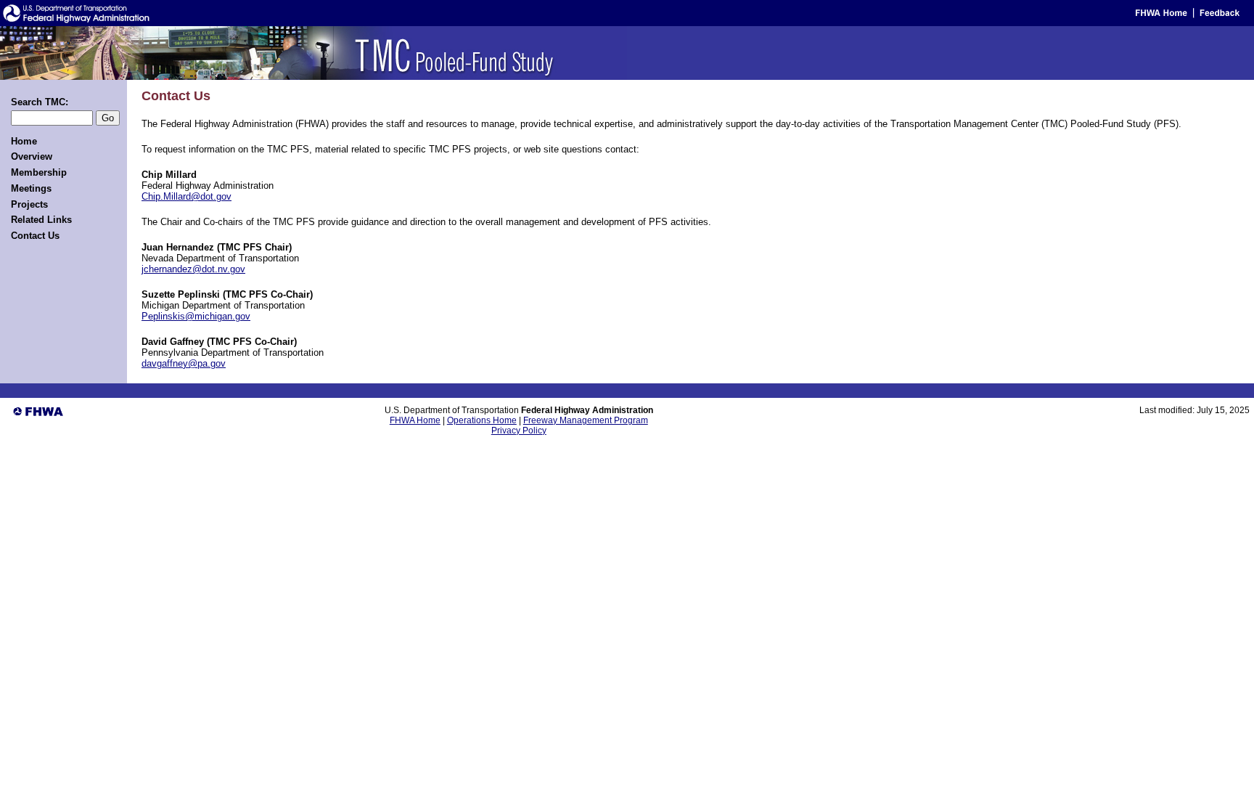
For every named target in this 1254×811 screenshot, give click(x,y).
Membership (39, 172)
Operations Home (482, 420)
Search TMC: (39, 102)
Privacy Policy (518, 430)
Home (24, 141)
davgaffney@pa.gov (184, 363)
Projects (29, 204)
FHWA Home (415, 420)
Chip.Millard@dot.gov (186, 196)
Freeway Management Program (585, 420)
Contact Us (35, 235)
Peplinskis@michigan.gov (196, 316)
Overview (31, 156)
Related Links (41, 219)
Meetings (31, 188)
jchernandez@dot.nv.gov (193, 269)
